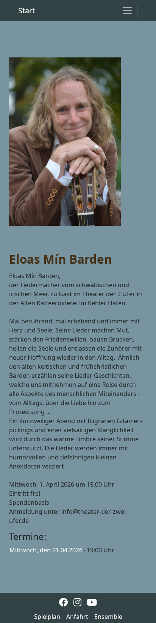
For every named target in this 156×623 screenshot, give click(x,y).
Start (26, 10)
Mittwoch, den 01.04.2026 (46, 550)
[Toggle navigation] (127, 10)
